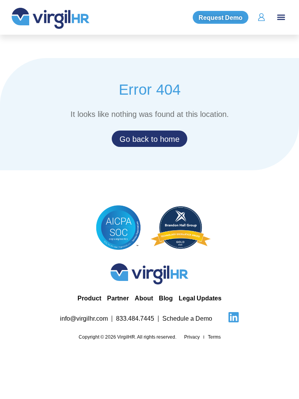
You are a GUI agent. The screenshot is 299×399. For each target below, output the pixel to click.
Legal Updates (200, 298)
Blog (166, 298)
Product (89, 298)
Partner (118, 298)
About (144, 298)
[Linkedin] (233, 317)
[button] (280, 17)
